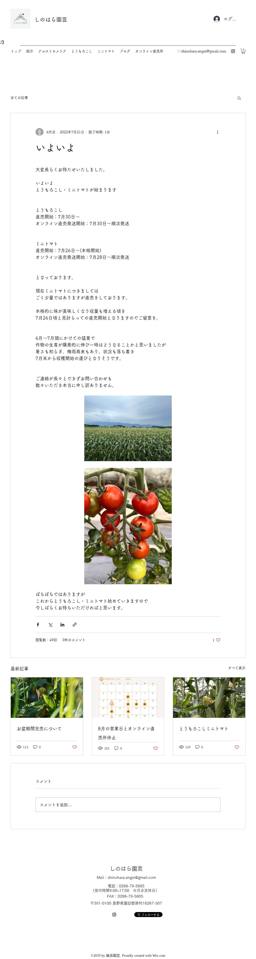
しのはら (45, 19)
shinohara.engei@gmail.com (204, 51)
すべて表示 (237, 668)
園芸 (61, 19)
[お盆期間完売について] (47, 697)
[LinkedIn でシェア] (62, 624)
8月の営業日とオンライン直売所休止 (126, 733)
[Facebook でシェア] (38, 624)
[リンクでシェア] (74, 624)
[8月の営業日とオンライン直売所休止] (128, 697)
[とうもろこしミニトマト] (209, 697)
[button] (243, 51)
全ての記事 (19, 97)
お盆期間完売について (39, 728)
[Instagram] (233, 51)
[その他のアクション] (217, 132)
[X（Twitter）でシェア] (50, 624)
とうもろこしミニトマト (203, 728)
